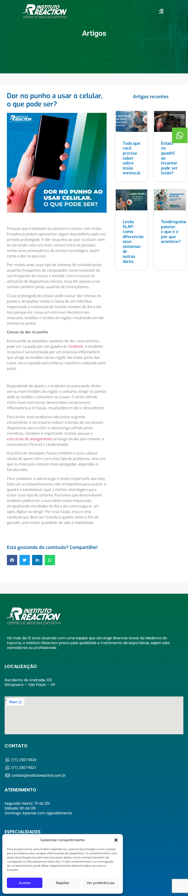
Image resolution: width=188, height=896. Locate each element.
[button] (116, 840)
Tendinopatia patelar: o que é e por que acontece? (173, 231)
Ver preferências (100, 883)
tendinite (75, 346)
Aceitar (25, 883)
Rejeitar (62, 883)
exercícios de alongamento (29, 439)
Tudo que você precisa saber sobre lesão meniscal (131, 158)
